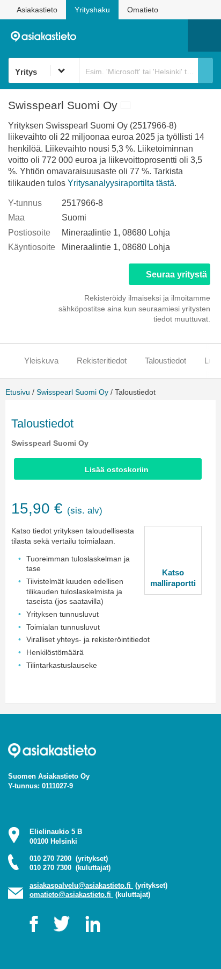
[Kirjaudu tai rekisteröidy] (174, 35)
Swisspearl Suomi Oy (72, 392)
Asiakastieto (37, 9)
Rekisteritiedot (102, 360)
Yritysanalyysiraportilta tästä (121, 183)
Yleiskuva (41, 360)
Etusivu (17, 392)
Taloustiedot (165, 360)
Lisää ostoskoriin (117, 469)
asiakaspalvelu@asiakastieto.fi (81, 885)
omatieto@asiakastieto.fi (71, 894)
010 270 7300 (70, 868)
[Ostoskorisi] (125, 35)
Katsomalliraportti (173, 578)
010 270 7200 (69, 858)
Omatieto (142, 9)
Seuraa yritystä (176, 274)
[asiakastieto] (47, 35)
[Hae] (205, 70)
